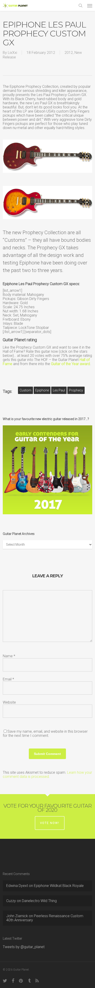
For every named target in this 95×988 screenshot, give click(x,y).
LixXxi (12, 52)
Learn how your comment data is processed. (47, 774)
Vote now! (49, 823)
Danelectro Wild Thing (39, 901)
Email (8, 679)
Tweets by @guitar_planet (24, 947)
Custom (25, 390)
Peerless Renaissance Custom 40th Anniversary (44, 918)
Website (9, 702)
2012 (69, 52)
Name (9, 656)
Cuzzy (11, 901)
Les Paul (59, 390)
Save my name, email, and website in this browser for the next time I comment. (45, 733)
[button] (89, 5)
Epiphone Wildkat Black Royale (59, 885)
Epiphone (42, 390)
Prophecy (76, 390)
